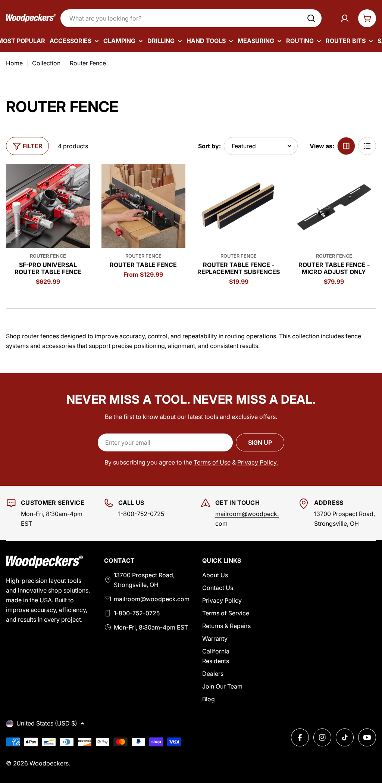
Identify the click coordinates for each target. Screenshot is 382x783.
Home (14, 63)
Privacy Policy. (257, 462)
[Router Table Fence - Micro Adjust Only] (334, 206)
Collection (46, 63)
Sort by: (209, 146)
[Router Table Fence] (143, 206)
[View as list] (367, 146)
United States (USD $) (46, 723)
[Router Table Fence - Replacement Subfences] (239, 206)
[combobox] (191, 18)
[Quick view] (79, 180)
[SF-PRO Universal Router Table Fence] (48, 206)
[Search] (311, 18)
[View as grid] (346, 146)
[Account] (344, 18)
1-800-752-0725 (137, 613)
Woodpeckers (49, 763)
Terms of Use (212, 462)
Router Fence (48, 256)
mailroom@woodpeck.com (152, 599)
